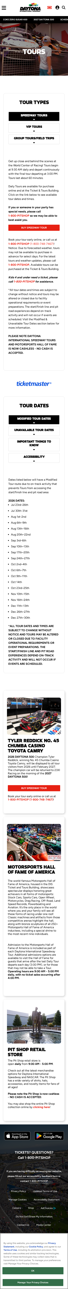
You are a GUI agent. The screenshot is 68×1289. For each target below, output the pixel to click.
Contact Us (23, 1224)
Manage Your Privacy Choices (32, 1282)
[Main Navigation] (3, 7)
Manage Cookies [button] (18, 1199)
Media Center (43, 1224)
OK (32, 1270)
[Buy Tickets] (49, 8)
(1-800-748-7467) (31, 243)
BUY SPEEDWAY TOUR (34, 227)
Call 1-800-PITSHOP (34, 1158)
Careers (16, 1208)
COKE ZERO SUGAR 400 (15, 19)
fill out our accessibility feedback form (36, 1176)
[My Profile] (57, 8)
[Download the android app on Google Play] (49, 1142)
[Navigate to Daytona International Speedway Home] (30, 8)
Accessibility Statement (47, 1199)
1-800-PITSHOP (18, 215)
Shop (31, 1208)
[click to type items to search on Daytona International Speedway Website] (64, 7)
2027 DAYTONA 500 (44, 19)
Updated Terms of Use (45, 1191)
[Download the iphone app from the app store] (17, 1139)
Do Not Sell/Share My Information (34, 1216)
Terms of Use (10, 1250)
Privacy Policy (18, 1191)
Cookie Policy (36, 1246)
